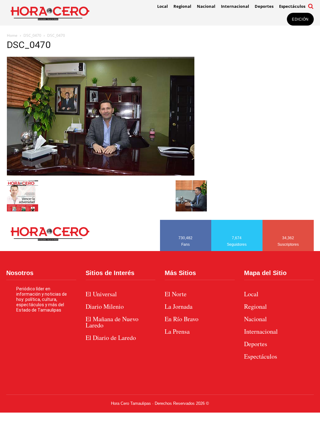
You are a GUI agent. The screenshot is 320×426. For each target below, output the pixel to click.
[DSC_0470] (100, 174)
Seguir (237, 222)
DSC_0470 (32, 35)
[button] (311, 6)
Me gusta (185, 222)
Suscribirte (288, 222)
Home (12, 35)
